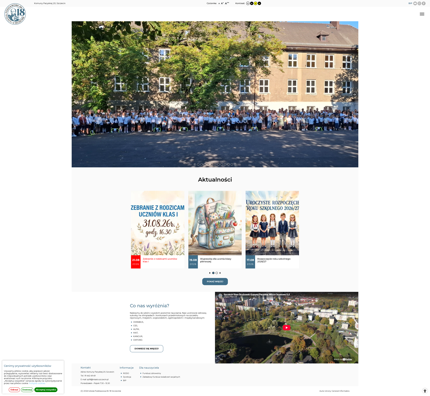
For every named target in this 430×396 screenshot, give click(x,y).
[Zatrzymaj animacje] (235, 164)
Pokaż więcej (215, 281)
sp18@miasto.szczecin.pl (98, 379)
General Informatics (340, 391)
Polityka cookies (37, 383)
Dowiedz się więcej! (147, 348)
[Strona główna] (15, 14)
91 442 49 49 (90, 376)
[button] (75, 94)
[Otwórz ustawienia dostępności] (425, 391)
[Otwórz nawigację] (422, 14)
